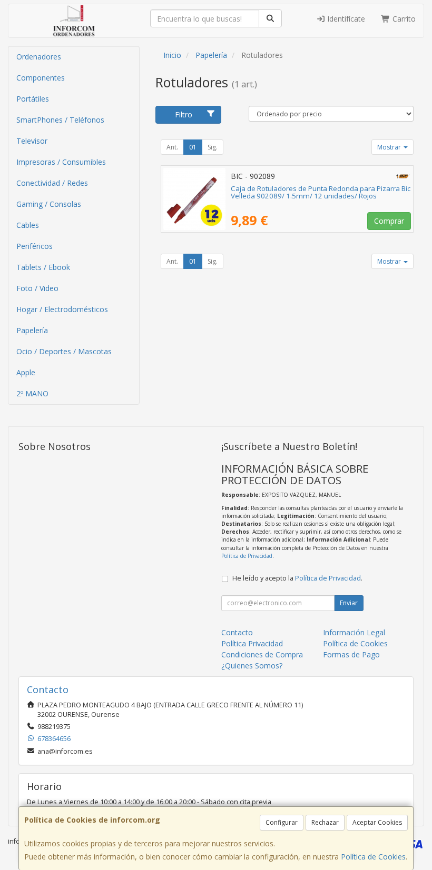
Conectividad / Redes (52, 183)
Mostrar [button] (389, 147)
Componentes (40, 78)
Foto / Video (37, 288)
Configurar (282, 822)
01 (193, 147)
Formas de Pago (351, 654)
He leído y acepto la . (297, 578)
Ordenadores (38, 57)
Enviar (349, 602)
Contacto (237, 632)
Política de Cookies (373, 857)
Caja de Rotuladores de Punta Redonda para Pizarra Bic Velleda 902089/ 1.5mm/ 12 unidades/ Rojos (320, 192)
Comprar (389, 221)
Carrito (403, 19)
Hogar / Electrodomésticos (62, 309)
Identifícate (345, 19)
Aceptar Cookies (377, 822)
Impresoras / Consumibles (61, 162)
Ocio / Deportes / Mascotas (64, 351)
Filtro (183, 114)
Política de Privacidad (246, 555)
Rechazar (325, 822)
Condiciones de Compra (262, 654)
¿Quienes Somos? (251, 666)
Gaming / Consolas (48, 204)
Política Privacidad (252, 643)
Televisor (31, 141)
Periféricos (34, 246)
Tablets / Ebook (43, 267)
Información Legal (354, 632)
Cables (27, 225)
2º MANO (32, 393)
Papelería (32, 330)
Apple (25, 372)
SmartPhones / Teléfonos (60, 120)
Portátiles (32, 99)
